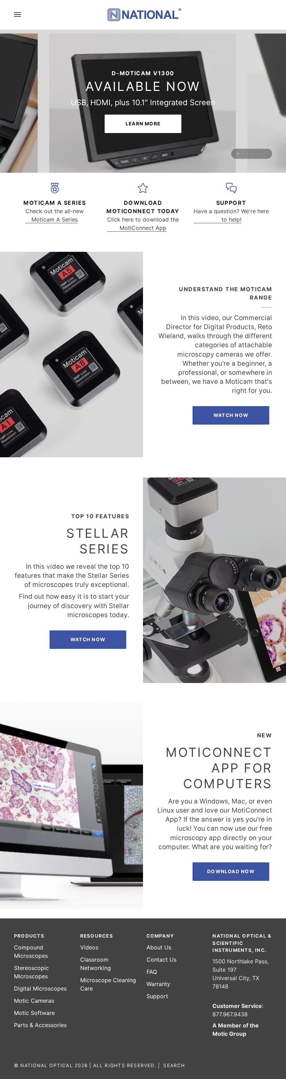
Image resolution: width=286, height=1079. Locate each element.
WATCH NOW (87, 591)
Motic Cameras (34, 1000)
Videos (89, 947)
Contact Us (161, 959)
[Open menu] (24, 14)
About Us (158, 947)
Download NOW (231, 823)
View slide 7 (265, 105)
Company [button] (160, 936)
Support (157, 996)
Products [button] (29, 936)
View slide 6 (260, 105)
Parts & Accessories (40, 1025)
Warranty (158, 983)
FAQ (151, 971)
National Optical (46, 1065)
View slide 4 (251, 105)
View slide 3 (247, 105)
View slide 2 (242, 105)
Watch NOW (230, 367)
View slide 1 (238, 105)
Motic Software (34, 1012)
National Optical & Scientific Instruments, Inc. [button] (241, 943)
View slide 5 (256, 105)
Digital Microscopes (40, 988)
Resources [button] (96, 936)
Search (174, 1065)
